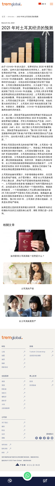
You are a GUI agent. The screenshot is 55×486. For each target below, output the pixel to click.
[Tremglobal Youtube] (52, 438)
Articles (11, 16)
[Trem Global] (27, 338)
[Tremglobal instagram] (48, 438)
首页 (3, 16)
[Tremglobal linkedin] (36, 438)
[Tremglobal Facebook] (40, 438)
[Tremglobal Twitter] (44, 438)
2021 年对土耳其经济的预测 (27, 16)
